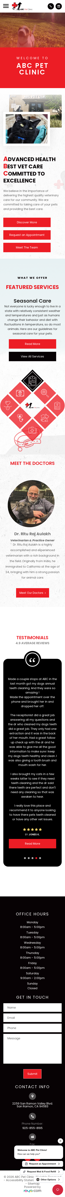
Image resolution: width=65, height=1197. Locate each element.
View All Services (32, 356)
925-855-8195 (32, 1030)
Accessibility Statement (22, 1083)
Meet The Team (27, 247)
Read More (32, 344)
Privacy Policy (51, 1083)
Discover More (27, 222)
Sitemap (34, 1086)
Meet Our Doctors (31, 604)
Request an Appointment (26, 235)
